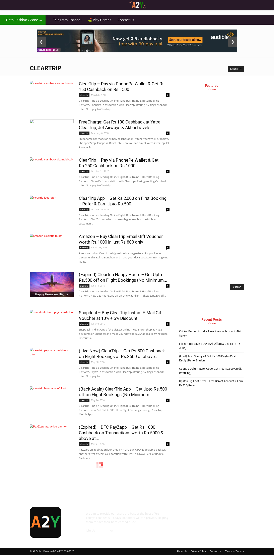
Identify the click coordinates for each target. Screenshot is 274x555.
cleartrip (84, 95)
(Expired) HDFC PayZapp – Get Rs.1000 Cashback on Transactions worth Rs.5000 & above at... (121, 433)
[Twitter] (226, 516)
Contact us (126, 19)
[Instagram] (205, 516)
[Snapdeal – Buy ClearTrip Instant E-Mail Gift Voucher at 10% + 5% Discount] (52, 323)
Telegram (103, 530)
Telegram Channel (65, 19)
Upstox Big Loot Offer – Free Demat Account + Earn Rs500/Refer (211, 383)
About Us (182, 551)
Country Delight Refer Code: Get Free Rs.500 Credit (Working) (210, 370)
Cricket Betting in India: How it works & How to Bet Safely (210, 333)
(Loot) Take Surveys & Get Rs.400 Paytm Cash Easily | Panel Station (207, 358)
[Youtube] (237, 516)
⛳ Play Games (99, 19)
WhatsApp (121, 530)
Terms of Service (234, 551)
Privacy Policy (198, 551)
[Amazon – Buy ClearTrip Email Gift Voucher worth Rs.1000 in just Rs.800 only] (52, 246)
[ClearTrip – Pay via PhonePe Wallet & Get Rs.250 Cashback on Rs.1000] (52, 169)
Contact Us (93, 535)
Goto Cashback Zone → (22, 19)
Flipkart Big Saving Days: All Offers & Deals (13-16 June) (209, 346)
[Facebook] (183, 516)
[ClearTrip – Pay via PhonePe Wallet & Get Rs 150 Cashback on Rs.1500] (52, 93)
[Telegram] (216, 516)
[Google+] (194, 516)
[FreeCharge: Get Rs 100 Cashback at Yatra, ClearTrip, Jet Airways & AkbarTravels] (52, 134)
